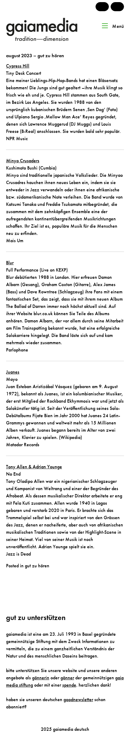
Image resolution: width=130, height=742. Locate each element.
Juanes (12, 372)
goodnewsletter (78, 699)
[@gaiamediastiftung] (117, 6)
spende (69, 685)
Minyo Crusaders (22, 160)
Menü (117, 26)
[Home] (50, 29)
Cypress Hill (17, 66)
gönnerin (40, 678)
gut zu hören (37, 566)
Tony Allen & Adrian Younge (34, 467)
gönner (67, 678)
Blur (10, 262)
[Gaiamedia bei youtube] (102, 6)
